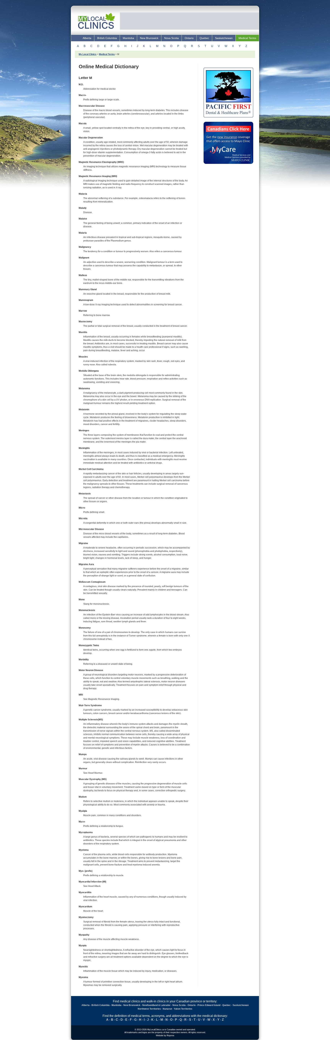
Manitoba (128, 38)
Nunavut (167, 1008)
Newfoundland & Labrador (156, 1005)
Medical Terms (247, 38)
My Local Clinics (87, 54)
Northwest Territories (149, 1008)
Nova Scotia (171, 38)
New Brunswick (149, 38)
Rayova (170, 1035)
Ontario (189, 38)
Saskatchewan (224, 38)
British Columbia (107, 38)
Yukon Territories (183, 1008)
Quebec (204, 38)
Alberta (87, 38)
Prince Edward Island (208, 1005)
